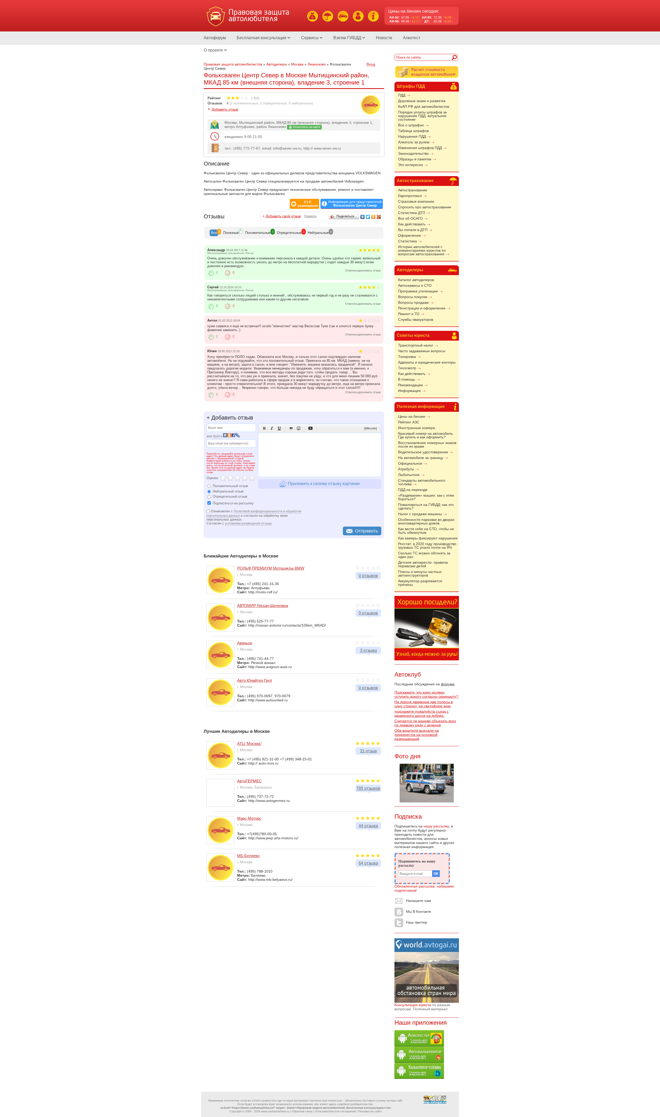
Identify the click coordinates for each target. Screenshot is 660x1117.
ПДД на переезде (412, 490)
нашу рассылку (436, 826)
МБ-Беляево (248, 855)
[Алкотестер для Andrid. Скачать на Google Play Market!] (419, 1045)
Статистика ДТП (411, 213)
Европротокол (410, 196)
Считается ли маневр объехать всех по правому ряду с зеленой (425, 723)
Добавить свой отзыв (283, 216)
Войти (217, 436)
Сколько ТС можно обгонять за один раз (424, 555)
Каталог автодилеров (416, 280)
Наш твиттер (416, 922)
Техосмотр (407, 368)
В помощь (406, 379)
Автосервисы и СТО (415, 285)
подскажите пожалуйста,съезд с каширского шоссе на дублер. (421, 713)
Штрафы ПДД (411, 86)
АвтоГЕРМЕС (249, 781)
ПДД (401, 95)
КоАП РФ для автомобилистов (423, 106)
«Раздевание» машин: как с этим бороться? (426, 497)
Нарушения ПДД (412, 136)
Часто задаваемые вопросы (421, 351)
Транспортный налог (415, 345)
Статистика (407, 241)
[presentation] (214, 232)
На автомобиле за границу (420, 458)
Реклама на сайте (370, 1111)
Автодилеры (410, 270)
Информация (409, 391)
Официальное (410, 463)
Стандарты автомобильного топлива (421, 482)
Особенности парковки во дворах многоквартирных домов (426, 521)
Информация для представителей (355, 203)
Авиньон (244, 643)
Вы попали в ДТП (412, 230)
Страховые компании (416, 201)
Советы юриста (413, 335)
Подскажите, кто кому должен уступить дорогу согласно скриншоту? (426, 694)
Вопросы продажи (413, 302)
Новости (384, 38)
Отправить (366, 530)
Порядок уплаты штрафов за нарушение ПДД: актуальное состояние (422, 115)
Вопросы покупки (412, 297)
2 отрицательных (273, 103)
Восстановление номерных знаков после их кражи (427, 444)
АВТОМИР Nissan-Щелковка (262, 605)
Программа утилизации (418, 291)
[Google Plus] (379, 216)
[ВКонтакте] (362, 216)
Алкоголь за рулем (414, 142)
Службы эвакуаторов (415, 319)
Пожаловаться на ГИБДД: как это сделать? (426, 506)
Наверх (310, 216)
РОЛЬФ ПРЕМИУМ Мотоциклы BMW (270, 568)
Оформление (409, 235)
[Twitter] (368, 216)
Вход (371, 64)
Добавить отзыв (225, 109)
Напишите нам (418, 901)
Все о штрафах (411, 125)
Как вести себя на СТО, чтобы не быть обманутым (426, 531)
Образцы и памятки (414, 159)
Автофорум (215, 38)
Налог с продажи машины (420, 514)
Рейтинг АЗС (408, 422)
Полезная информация (420, 406)
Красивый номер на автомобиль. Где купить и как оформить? (426, 435)
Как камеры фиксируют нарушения (428, 538)
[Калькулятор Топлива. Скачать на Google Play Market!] (419, 1077)
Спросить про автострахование (424, 207)
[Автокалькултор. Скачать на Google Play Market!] (419, 1061)
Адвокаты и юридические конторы (427, 362)
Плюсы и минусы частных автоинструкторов (420, 573)
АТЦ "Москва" (249, 743)
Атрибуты (406, 469)
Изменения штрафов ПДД (420, 148)
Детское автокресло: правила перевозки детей (423, 564)
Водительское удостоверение (423, 452)
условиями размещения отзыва (248, 523)
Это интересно (410, 165)
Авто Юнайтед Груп (254, 680)
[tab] (214, 232)
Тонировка (407, 357)
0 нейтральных (300, 103)
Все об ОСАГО (410, 218)
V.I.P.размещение (308, 204)
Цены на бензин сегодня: (413, 11)
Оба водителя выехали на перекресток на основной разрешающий (416, 734)
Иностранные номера (416, 428)
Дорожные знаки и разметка (422, 101)
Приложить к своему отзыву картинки (323, 483)
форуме (448, 684)
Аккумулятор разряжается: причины (420, 583)
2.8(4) (254, 98)
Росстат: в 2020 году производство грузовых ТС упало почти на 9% (427, 545)
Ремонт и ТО (408, 314)
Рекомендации (410, 385)
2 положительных (244, 103)
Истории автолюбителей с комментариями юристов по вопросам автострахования (422, 250)
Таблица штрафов (413, 131)
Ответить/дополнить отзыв (363, 270)
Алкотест (411, 38)
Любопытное (409, 475)
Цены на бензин (411, 416)
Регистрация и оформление (422, 308)
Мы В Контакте (418, 911)
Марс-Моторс (249, 818)
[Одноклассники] (373, 216)
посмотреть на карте (306, 126)
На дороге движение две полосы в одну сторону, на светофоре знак (423, 704)
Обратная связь (302, 1111)
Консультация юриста (412, 1005)
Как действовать (411, 224)
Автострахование (415, 180)
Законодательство (413, 153)
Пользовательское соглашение (335, 1111)
